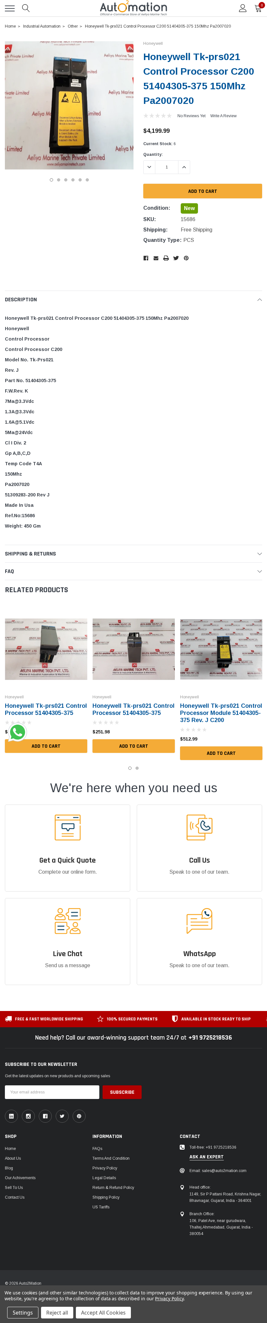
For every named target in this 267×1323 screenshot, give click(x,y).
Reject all (57, 1312)
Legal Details (104, 1178)
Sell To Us (14, 1187)
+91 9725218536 (210, 1037)
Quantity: (153, 154)
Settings (23, 1312)
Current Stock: (159, 144)
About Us (13, 1158)
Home (10, 1148)
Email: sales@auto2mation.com (218, 1170)
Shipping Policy (105, 1197)
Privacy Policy (104, 1168)
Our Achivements (20, 1178)
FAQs (97, 1148)
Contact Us (14, 1197)
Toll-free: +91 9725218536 (213, 1147)
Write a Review (223, 116)
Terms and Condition (111, 1158)
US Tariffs (100, 1207)
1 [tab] (51, 179)
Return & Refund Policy (113, 1187)
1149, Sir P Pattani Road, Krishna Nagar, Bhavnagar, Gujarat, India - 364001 (225, 1197)
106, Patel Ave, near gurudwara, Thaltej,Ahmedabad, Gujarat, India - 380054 (221, 1227)
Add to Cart (46, 746)
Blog (9, 1168)
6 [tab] (87, 179)
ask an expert (207, 1157)
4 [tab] (73, 179)
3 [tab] (65, 179)
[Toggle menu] (10, 8)
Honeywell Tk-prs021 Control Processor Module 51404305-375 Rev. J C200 (221, 713)
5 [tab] (80, 179)
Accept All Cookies (103, 1312)
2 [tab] (58, 179)
